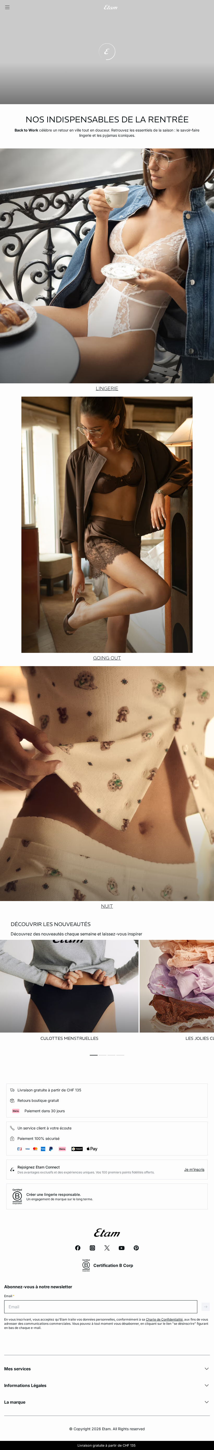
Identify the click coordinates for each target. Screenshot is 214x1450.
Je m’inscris (194, 1169)
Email (9, 1296)
